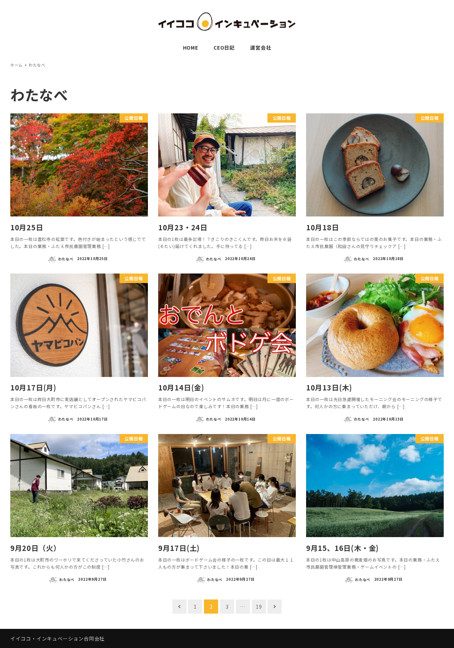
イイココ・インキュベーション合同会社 (57, 638)
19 (259, 606)
